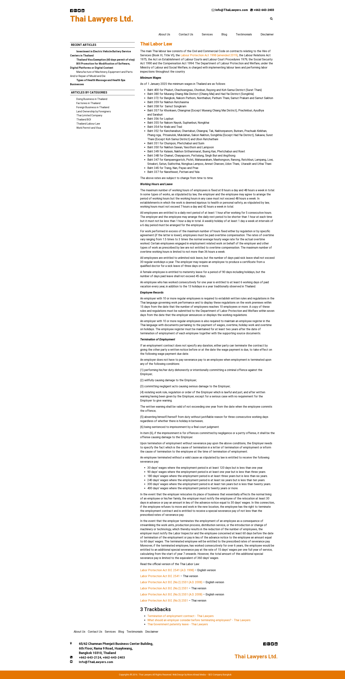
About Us (164, 34)
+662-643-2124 (90, 657)
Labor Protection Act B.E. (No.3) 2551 (164, 600)
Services (207, 34)
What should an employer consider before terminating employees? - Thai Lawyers (198, 620)
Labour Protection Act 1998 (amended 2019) (209, 55)
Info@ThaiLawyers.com (231, 10)
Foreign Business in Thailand (92, 107)
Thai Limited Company (89, 115)
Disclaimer (267, 34)
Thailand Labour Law (88, 123)
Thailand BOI (83, 119)
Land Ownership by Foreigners (93, 111)
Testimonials (244, 34)
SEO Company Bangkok (219, 674)
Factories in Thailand (88, 103)
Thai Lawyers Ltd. (102, 19)
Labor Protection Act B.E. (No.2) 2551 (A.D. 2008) (171, 582)
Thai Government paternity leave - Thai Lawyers (177, 624)
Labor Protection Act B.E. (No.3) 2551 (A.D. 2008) (171, 594)
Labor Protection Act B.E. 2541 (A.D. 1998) (167, 570)
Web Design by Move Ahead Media (189, 674)
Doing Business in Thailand (91, 99)
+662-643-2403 (263, 10)
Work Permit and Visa (88, 127)
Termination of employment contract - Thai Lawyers (180, 616)
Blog (224, 34)
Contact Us (186, 34)
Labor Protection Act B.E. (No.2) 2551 (164, 588)
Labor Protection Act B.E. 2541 (160, 576)
